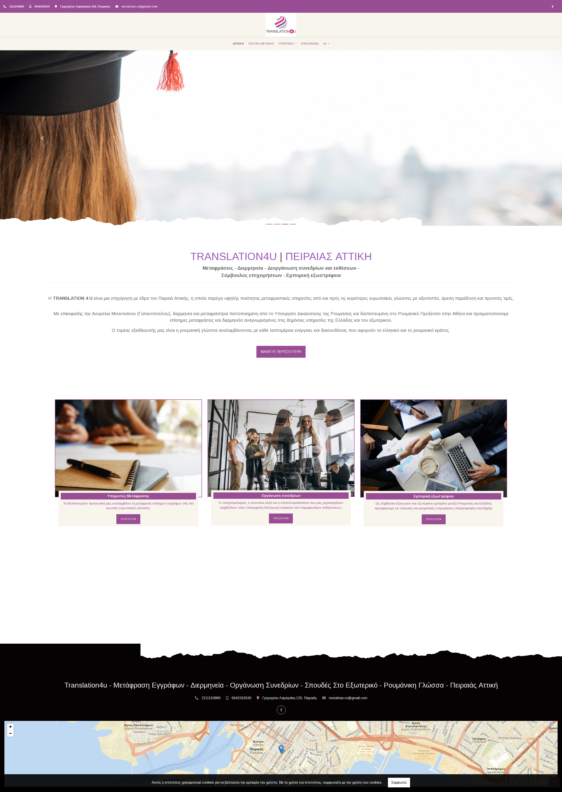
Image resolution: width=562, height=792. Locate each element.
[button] (42, 138)
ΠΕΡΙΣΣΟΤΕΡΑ (128, 519)
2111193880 (16, 6)
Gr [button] (325, 43)
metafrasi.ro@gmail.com (139, 6)
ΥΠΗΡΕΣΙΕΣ (286, 43)
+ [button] (10, 726)
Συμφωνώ (399, 782)
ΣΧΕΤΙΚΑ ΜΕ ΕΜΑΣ (261, 43)
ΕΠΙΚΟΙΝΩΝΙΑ (310, 43)
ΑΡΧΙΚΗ (238, 43)
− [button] (10, 733)
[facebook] (552, 6)
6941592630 (42, 6)
